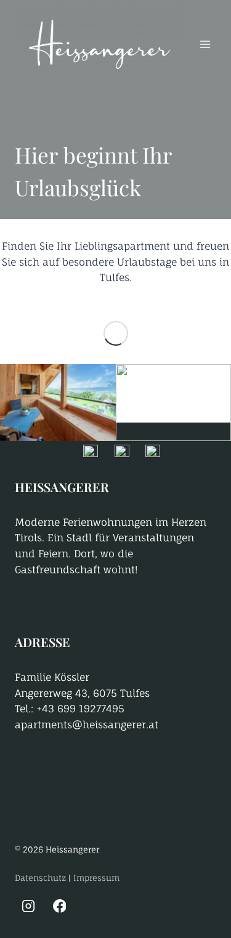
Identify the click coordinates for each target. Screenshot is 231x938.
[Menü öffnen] (204, 44)
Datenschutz (40, 878)
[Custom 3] (152, 906)
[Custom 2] (122, 906)
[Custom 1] (90, 906)
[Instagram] (28, 906)
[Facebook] (59, 906)
